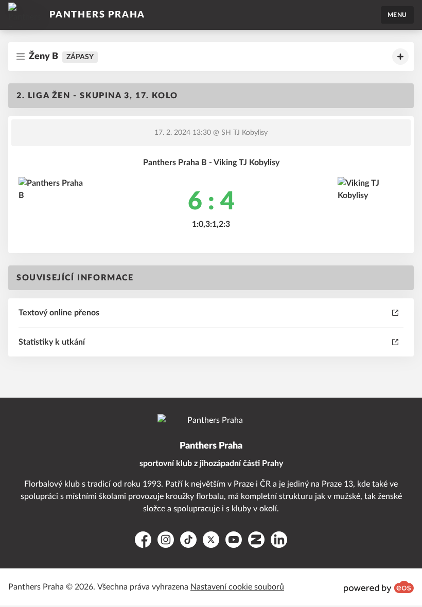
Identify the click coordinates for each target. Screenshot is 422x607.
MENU (397, 15)
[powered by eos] (379, 587)
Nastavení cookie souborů (237, 587)
